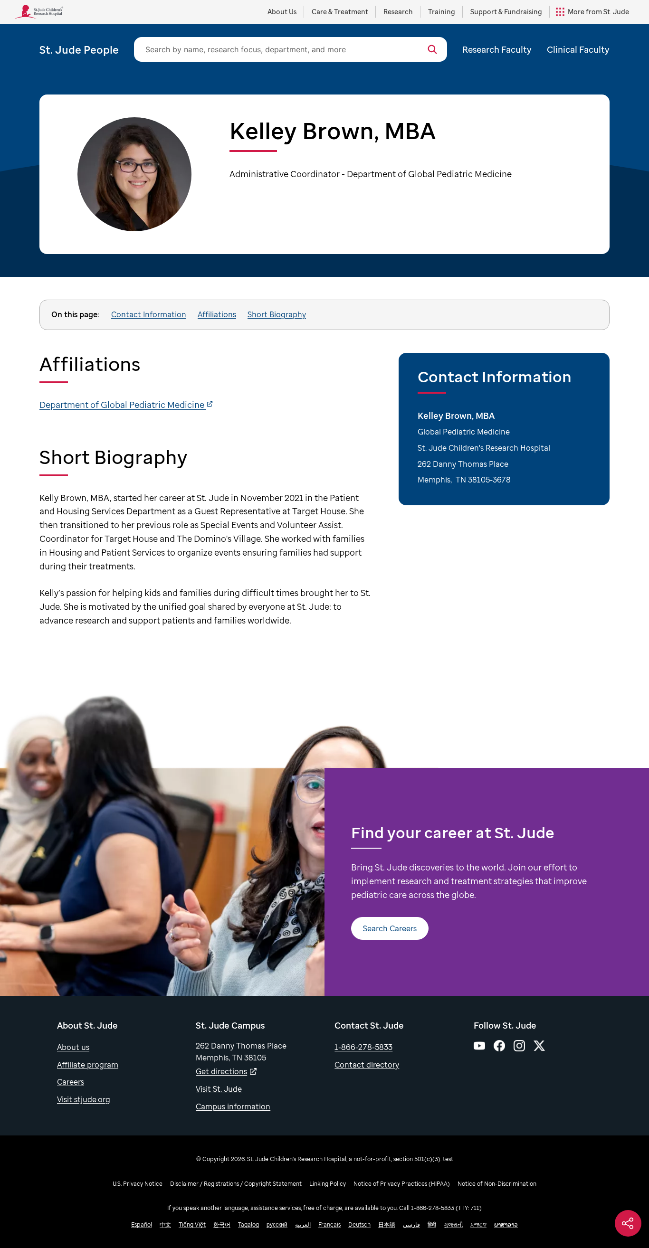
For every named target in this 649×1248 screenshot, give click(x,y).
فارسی (411, 1224)
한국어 (221, 1224)
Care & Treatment (340, 11)
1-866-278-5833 (363, 1047)
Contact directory (366, 1064)
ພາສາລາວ (506, 1224)
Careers (70, 1082)
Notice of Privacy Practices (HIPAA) (401, 1184)
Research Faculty (497, 49)
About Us (281, 11)
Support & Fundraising (506, 11)
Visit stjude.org (83, 1099)
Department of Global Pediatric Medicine (122, 404)
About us (73, 1047)
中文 (165, 1224)
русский (277, 1224)
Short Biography (277, 314)
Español (141, 1224)
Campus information (233, 1106)
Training (441, 11)
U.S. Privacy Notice (137, 1184)
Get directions (221, 1071)
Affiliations (217, 314)
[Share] (628, 1223)
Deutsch (359, 1224)
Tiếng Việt (192, 1224)
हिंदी (432, 1224)
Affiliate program (87, 1064)
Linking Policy (327, 1184)
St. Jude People (79, 49)
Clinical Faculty (578, 49)
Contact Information (148, 314)
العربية (303, 1224)
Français (329, 1224)
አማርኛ (478, 1224)
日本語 (386, 1224)
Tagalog (248, 1224)
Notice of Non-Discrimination (497, 1184)
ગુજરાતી (453, 1224)
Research (398, 11)
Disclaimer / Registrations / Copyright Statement (236, 1184)
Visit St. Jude (219, 1089)
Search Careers (390, 928)
